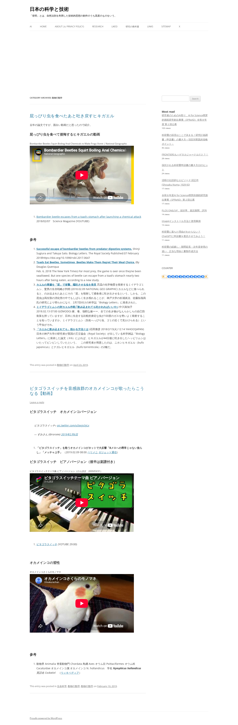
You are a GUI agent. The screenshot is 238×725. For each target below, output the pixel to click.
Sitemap (166, 26)
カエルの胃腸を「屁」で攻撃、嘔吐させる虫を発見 (66, 284)
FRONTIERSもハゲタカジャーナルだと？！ (185, 154)
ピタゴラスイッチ (46, 544)
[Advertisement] (119, 59)
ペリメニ (92, 452)
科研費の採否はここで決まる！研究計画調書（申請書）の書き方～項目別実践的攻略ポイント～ (185, 139)
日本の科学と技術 (49, 9)
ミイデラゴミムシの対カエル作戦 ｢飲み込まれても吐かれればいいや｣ (77, 307)
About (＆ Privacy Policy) (69, 26)
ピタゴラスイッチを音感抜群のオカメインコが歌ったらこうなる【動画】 (87, 390)
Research (97, 26)
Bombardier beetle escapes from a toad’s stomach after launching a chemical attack (88, 216)
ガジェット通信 (108, 452)
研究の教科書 (132, 26)
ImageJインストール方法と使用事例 (181, 221)
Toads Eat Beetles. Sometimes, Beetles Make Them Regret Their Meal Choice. (85, 262)
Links (150, 26)
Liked (115, 26)
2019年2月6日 (69, 434)
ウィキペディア (70, 672)
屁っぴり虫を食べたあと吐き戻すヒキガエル (72, 115)
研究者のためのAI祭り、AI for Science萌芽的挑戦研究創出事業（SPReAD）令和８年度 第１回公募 (185, 120)
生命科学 (62, 686)
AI (31, 26)
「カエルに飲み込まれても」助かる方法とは (62, 329)
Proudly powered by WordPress (46, 718)
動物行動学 (63, 365)
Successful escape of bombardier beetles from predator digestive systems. (84, 249)
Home (43, 26)
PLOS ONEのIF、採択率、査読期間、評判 (184, 210)
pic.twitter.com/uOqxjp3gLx (73, 425)
